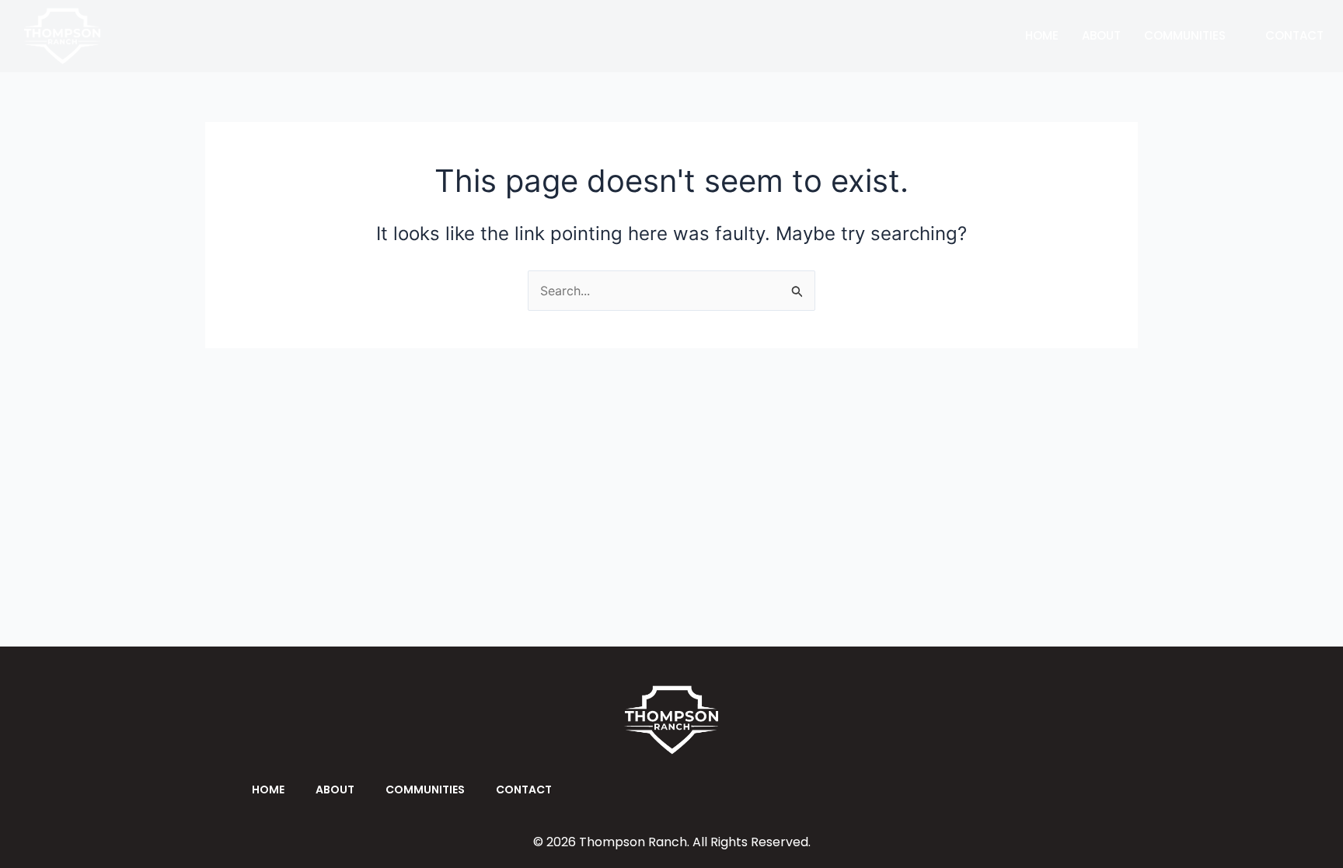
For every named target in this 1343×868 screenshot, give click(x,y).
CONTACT (1294, 35)
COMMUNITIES (1185, 35)
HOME (1042, 35)
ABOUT (1101, 35)
